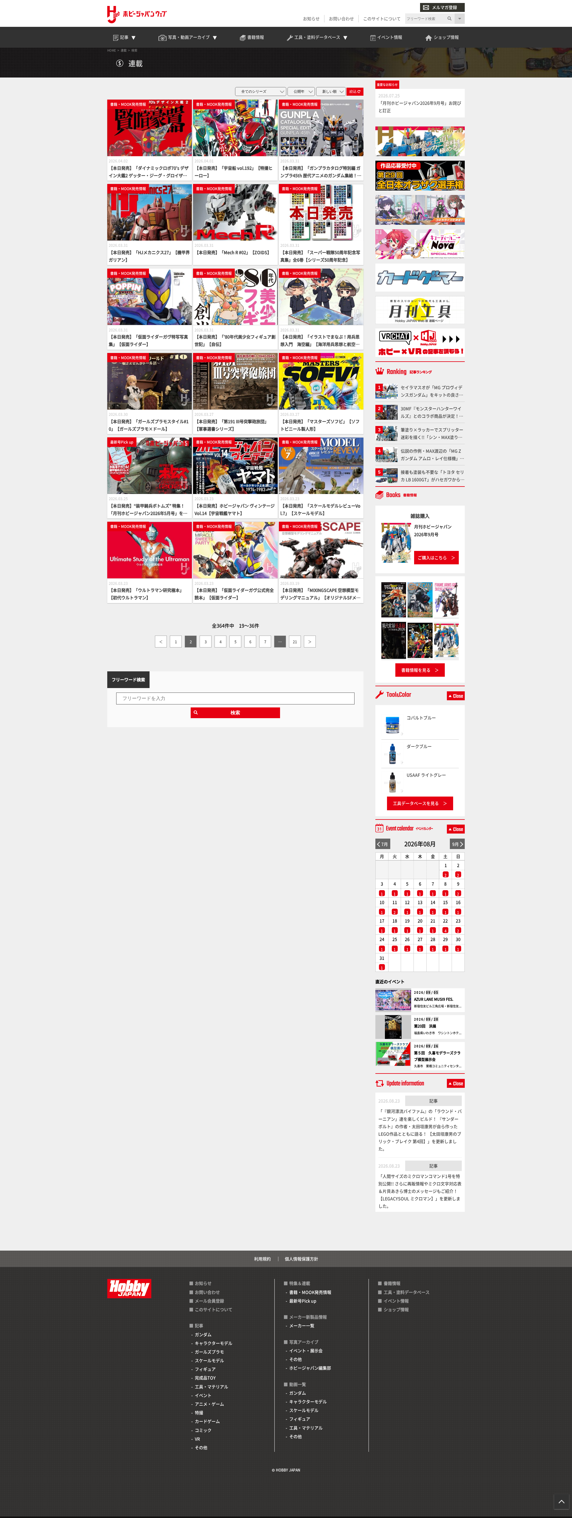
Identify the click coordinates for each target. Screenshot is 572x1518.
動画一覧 (297, 1384)
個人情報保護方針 (301, 1259)
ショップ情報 (396, 1309)
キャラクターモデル (213, 1343)
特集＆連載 (299, 1283)
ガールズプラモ (209, 1352)
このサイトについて (382, 18)
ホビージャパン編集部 (310, 1368)
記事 (433, 1101)
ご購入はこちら (432, 557)
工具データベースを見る (416, 803)
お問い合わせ (341, 18)
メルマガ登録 (444, 7)
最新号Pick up (302, 1301)
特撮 (199, 1412)
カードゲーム (207, 1421)
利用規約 (262, 1259)
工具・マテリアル (211, 1387)
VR (197, 1439)
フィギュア (205, 1369)
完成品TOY (205, 1378)
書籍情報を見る (415, 670)
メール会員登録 (209, 1301)
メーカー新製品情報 (308, 1317)
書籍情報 (392, 1283)
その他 (201, 1447)
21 (295, 641)
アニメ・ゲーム (209, 1404)
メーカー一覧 (301, 1325)
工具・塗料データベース (407, 1292)
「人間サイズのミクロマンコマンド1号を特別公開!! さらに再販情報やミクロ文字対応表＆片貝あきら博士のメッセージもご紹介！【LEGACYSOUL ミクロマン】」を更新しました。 (419, 1191)
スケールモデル (209, 1360)
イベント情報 (396, 1301)
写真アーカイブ (303, 1342)
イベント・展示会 (306, 1350)
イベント (203, 1395)
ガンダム (203, 1334)
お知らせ (311, 18)
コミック (203, 1430)
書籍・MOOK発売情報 (310, 1292)
